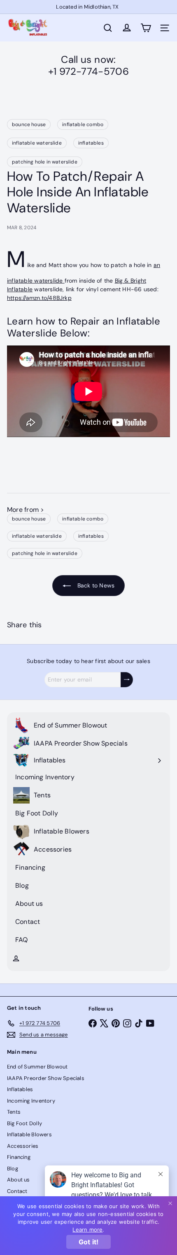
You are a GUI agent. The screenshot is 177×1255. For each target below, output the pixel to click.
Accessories (22, 1145)
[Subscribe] (127, 679)
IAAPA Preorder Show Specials (45, 1078)
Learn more (87, 1229)
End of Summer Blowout (37, 1066)
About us (18, 1179)
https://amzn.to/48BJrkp (39, 298)
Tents (14, 1111)
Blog (12, 1168)
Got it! (88, 1242)
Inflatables (20, 1089)
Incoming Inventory (31, 1100)
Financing (18, 1157)
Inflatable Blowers (29, 1134)
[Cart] (145, 28)
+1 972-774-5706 (88, 71)
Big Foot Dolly (24, 1123)
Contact (17, 1191)
